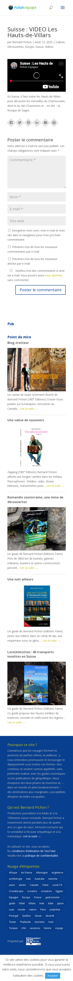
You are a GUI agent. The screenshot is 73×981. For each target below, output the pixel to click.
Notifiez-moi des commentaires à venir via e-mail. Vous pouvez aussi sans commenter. (36, 275)
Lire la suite (29, 408)
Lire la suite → (32, 836)
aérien (22, 885)
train (51, 922)
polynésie (55, 909)
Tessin (12, 922)
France (37, 897)
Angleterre (57, 872)
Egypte (59, 891)
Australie (39, 878)
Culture (60, 42)
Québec (26, 915)
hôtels (32, 903)
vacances (35, 928)
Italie (50, 903)
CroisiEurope (16, 891)
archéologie (15, 878)
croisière (32, 891)
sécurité (50, 915)
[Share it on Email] (45, 121)
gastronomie (52, 897)
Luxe (11, 909)
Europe (29, 47)
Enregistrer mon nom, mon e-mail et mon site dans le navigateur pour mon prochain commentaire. (36, 235)
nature (32, 909)
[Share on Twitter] (20, 121)
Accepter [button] (52, 975)
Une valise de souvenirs (25, 420)
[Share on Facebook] (11, 121)
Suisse (40, 47)
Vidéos (49, 47)
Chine (45, 885)
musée (21, 909)
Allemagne (42, 872)
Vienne (47, 928)
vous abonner (53, 275)
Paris (43, 909)
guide (12, 903)
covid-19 (57, 885)
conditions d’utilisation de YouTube (33, 851)
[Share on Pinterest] (28, 121)
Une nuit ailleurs (20, 579)
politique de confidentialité (41, 855)
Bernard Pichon (22, 42)
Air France (26, 872)
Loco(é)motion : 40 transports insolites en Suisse (30, 654)
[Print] (54, 121)
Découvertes (15, 47)
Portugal (13, 915)
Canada (34, 885)
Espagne (13, 897)
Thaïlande (25, 922)
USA (23, 928)
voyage (59, 928)
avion (12, 885)
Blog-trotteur (18, 343)
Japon (60, 903)
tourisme (40, 922)
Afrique (13, 872)
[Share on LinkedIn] (37, 121)
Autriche (52, 878)
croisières (46, 891)
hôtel (22, 903)
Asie (28, 878)
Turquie (13, 928)
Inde (41, 903)
